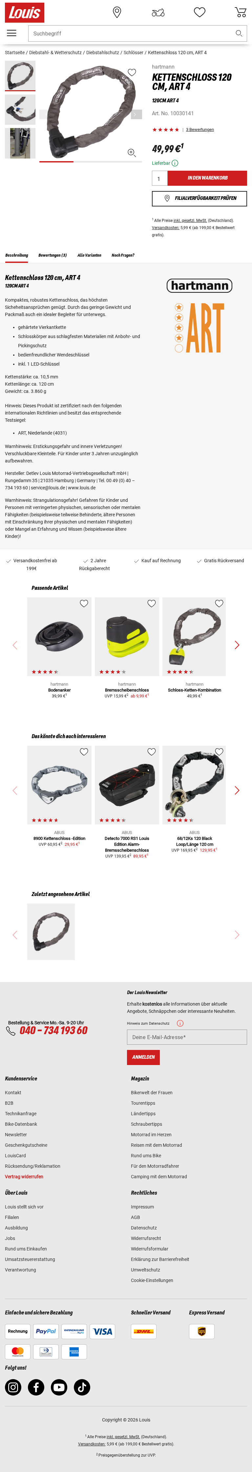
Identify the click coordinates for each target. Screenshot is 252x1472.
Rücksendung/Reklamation (32, 1166)
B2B (9, 1103)
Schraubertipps (146, 1124)
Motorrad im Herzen (151, 1134)
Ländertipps (143, 1113)
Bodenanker (59, 690)
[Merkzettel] (199, 12)
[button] (239, 34)
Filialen (12, 1217)
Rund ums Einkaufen (26, 1248)
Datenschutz (144, 1227)
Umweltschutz (145, 1269)
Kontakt (13, 1092)
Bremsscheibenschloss (127, 690)
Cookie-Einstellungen (152, 1280)
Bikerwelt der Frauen (152, 1092)
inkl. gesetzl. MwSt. (190, 220)
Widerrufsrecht (146, 1238)
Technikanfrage (20, 1113)
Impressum (142, 1206)
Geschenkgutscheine (26, 1145)
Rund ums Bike (146, 1155)
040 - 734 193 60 (53, 1030)
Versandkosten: (165, 227)
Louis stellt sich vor (24, 1206)
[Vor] (136, 114)
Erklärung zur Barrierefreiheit (160, 1259)
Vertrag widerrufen (24, 1176)
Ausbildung (16, 1227)
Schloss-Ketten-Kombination (194, 690)
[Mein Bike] (158, 12)
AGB (135, 1217)
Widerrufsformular (149, 1248)
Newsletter (16, 1134)
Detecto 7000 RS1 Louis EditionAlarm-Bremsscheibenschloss (127, 844)
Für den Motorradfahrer (155, 1166)
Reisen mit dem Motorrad (156, 1145)
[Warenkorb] (240, 12)
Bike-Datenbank (21, 1124)
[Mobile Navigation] (11, 33)
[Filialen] (117, 12)
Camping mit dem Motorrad (159, 1176)
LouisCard (15, 1155)
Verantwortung (20, 1269)
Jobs (10, 1238)
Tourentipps (143, 1103)
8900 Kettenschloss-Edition (59, 838)
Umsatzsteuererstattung (30, 1259)
